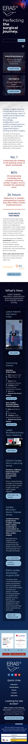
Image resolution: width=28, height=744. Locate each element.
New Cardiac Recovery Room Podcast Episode (12, 404)
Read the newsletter (13, 616)
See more (14, 353)
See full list (14, 274)
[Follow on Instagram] (16, 675)
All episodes (13, 558)
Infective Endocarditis (11, 371)
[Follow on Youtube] (19, 675)
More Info (11, 398)
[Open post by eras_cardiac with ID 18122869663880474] (20, 640)
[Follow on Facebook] (9, 675)
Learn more (14, 68)
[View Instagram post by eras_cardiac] (12, 647)
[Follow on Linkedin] (12, 675)
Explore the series (13, 496)
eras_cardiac (7, 634)
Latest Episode (11, 563)
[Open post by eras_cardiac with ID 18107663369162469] (7, 640)
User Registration (14, 718)
